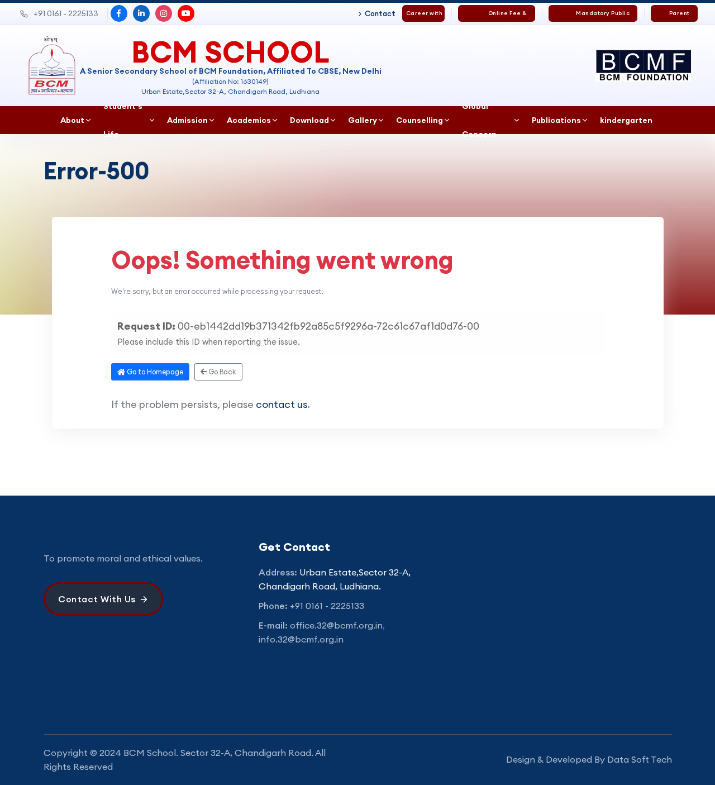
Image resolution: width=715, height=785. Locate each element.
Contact (380, 13)
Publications (556, 120)
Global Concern (479, 120)
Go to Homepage (154, 371)
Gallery (362, 120)
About (72, 120)
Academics (249, 120)
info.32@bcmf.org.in (301, 639)
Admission (187, 120)
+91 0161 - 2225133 (66, 13)
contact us (281, 404)
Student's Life (122, 120)
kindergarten (626, 120)
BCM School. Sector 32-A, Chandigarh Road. (218, 752)
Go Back (221, 371)
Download (309, 120)
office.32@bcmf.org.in (336, 625)
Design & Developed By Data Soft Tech (589, 759)
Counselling (419, 120)
